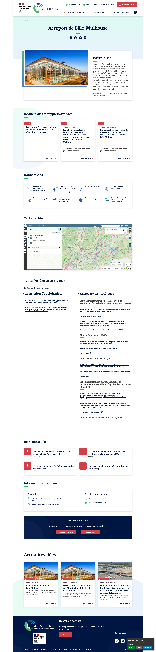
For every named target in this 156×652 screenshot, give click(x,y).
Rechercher (135, 12)
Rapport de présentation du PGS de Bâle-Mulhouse (98, 348)
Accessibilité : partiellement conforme (80, 649)
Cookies (65, 649)
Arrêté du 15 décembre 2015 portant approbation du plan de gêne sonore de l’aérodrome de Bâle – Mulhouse (104, 342)
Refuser (139, 647)
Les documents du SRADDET (90, 412)
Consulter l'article (47, 603)
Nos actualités (101, 12)
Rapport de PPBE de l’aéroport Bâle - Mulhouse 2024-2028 (101, 330)
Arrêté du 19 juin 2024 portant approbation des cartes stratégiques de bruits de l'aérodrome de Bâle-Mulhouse (105, 310)
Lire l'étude (50, 158)
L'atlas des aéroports (122, 12)
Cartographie (84, 353)
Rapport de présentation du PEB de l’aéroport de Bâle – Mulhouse (104, 372)
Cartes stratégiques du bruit (90, 316)
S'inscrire (66, 635)
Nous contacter (90, 532)
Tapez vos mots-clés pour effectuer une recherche (89, 18)
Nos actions (84, 12)
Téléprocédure (74, 5)
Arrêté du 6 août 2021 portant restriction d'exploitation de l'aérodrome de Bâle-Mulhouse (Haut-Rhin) (46, 301)
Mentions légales (55, 649)
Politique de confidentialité (40, 649)
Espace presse (91, 5)
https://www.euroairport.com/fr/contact (45, 504)
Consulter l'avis (85, 158)
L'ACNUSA (70, 12)
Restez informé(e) (128, 5)
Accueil (26, 20)
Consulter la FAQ (66, 532)
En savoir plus (147, 647)
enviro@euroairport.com (98, 503)
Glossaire (27, 649)
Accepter (131, 647)
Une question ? (108, 5)
